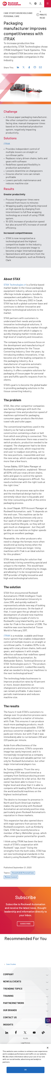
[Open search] (30, 3)
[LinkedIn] (7, 1032)
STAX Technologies (14, 285)
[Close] (47, 1048)
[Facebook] (16, 1032)
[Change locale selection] (35, 3)
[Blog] (43, 1032)
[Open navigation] (47, 3)
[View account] (40, 3)
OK (25, 1070)
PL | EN (25, 1038)
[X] (25, 1032)
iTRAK (7, 144)
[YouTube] (34, 1032)
